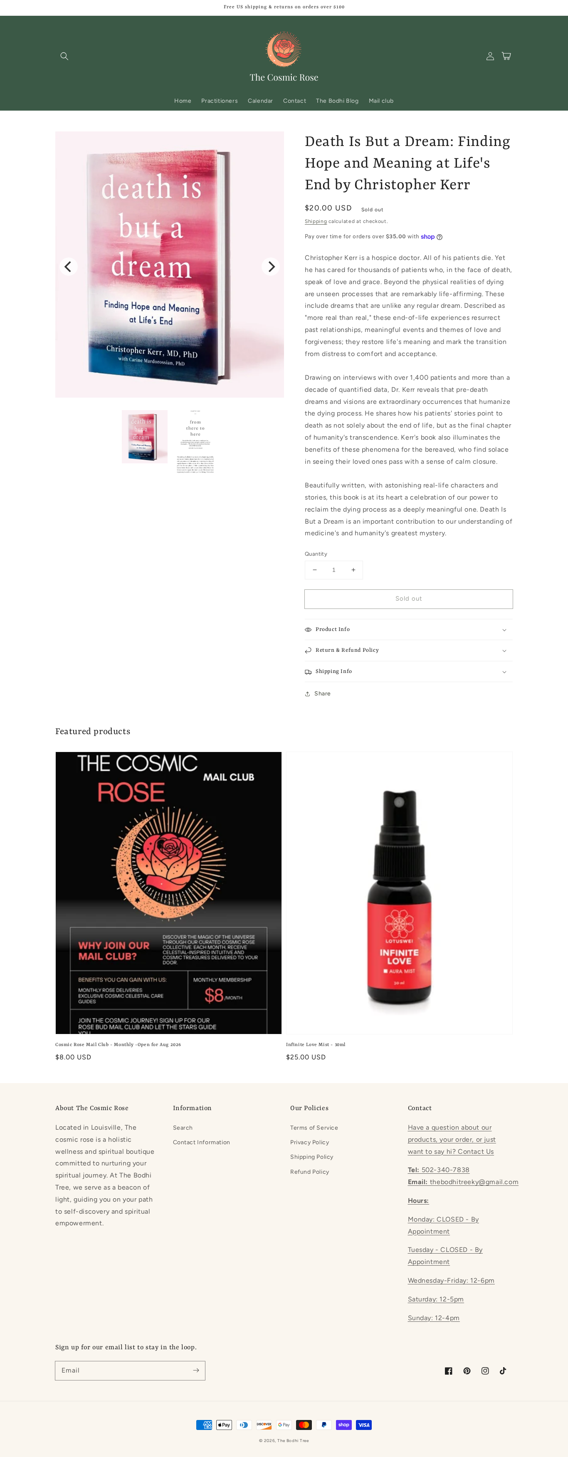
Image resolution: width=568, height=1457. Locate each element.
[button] (64, 56)
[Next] (271, 266)
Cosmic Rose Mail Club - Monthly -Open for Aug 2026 (118, 1045)
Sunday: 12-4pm (434, 1318)
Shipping (316, 221)
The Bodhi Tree (293, 1440)
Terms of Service (314, 1127)
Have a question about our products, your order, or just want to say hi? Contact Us (452, 1139)
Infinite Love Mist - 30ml (316, 1045)
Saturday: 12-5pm (436, 1299)
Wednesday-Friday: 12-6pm (451, 1280)
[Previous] (68, 266)
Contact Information (201, 1142)
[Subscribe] (196, 1370)
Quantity (316, 554)
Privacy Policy (309, 1142)
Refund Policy (309, 1171)
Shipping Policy (311, 1156)
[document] (169, 266)
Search (183, 1127)
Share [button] (322, 693)
